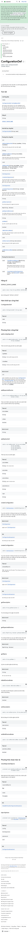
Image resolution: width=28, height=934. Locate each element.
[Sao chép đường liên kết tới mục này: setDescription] (11, 707)
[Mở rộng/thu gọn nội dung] (9, 44)
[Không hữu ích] (23, 41)
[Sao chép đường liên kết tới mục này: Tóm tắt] (8, 92)
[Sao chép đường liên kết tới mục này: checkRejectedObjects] (16, 764)
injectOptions (11, 271)
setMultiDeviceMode (7, 250)
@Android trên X (4, 893)
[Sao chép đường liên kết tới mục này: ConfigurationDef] (13, 305)
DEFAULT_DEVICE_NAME (7, 121)
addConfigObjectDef (7, 143)
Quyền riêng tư (5, 928)
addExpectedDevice (7, 153)
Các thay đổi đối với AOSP (13, 19)
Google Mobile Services (6, 917)
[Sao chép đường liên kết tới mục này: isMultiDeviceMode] (14, 680)
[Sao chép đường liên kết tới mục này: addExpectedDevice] (14, 390)
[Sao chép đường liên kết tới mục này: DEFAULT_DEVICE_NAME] (17, 285)
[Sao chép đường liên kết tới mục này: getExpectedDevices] (15, 627)
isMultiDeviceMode (7, 230)
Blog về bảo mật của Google (7, 899)
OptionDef (16, 272)
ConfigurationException (8, 537)
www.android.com (5, 915)
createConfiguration (7, 177)
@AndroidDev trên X (5, 895)
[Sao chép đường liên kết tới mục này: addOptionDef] (11, 439)
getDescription (6, 202)
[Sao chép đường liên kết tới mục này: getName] (8, 654)
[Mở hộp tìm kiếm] (17, 1)
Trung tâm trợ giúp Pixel (6, 913)
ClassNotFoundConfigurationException (12, 805)
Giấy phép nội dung (13, 866)
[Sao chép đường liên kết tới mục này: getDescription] (11, 602)
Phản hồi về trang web (14, 928)
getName (4, 221)
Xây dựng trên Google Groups (7, 903)
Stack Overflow (4, 919)
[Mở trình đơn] (2, 1)
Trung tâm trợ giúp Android (6, 911)
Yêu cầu (2, 879)
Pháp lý (18, 926)
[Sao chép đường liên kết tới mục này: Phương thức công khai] (19, 330)
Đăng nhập (24, 1)
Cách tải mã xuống (5, 881)
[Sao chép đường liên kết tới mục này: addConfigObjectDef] (15, 334)
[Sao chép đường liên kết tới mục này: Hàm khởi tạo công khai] (20, 301)
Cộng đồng (13, 926)
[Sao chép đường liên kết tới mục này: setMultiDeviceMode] (15, 734)
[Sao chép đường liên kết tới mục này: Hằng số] (8, 281)
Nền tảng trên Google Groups (7, 901)
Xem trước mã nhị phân (6, 883)
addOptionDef (5, 165)
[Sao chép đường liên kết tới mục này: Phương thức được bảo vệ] (21, 760)
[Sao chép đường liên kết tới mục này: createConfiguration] (14, 503)
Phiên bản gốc (4, 885)
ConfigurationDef (6, 131)
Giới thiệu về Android (5, 926)
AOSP (2, 38)
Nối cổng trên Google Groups (7, 905)
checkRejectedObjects (13, 260)
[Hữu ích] (21, 41)
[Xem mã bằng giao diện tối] (26, 288)
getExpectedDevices (7, 211)
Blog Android (3, 897)
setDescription (6, 241)
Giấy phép (24, 926)
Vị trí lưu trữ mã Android (6, 877)
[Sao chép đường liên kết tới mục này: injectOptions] (10, 813)
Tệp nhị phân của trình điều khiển (7, 887)
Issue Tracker (3, 921)
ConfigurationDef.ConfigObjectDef (11, 103)
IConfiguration (6, 174)
